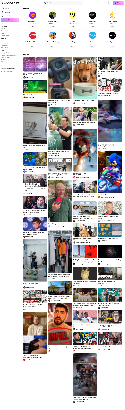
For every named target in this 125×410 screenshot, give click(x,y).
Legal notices (5, 57)
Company (4, 26)
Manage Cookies (6, 53)
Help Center (4, 47)
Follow (32, 26)
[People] (92, 35)
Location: (8, 68)
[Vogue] (112, 35)
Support (3, 38)
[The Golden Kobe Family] (52, 35)
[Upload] (110, 3)
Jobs (2, 33)
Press (2, 31)
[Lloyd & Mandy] (52, 15)
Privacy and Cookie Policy (8, 55)
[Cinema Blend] (112, 15)
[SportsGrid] (92, 15)
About (3, 29)
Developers (4, 41)
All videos (4, 62)
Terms (3, 59)
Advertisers (4, 43)
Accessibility (4, 45)
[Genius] (72, 15)
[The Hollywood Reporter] (32, 35)
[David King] (72, 35)
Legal (2, 50)
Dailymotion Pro (5, 35)
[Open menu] (2, 3)
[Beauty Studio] (32, 15)
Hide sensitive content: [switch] (8, 66)
